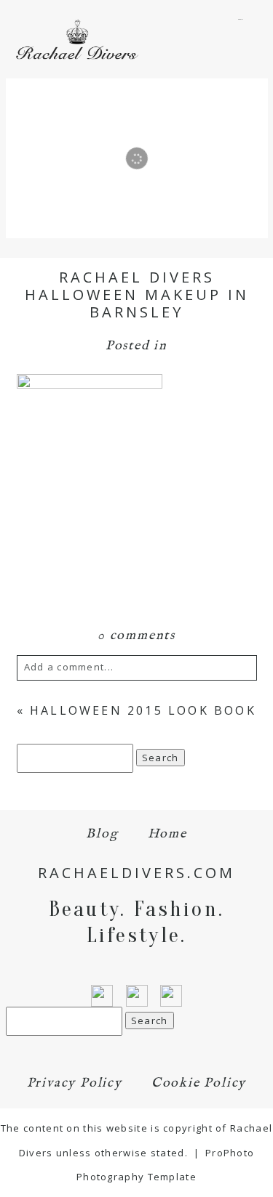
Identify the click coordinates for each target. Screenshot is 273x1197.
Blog (102, 834)
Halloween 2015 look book (143, 710)
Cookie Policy (198, 1083)
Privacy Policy (74, 1083)
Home (167, 834)
